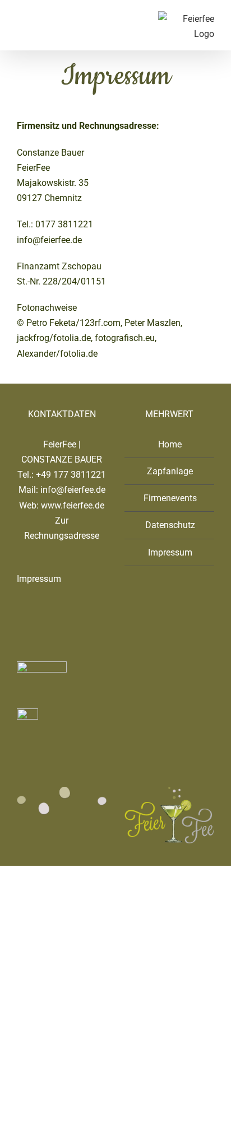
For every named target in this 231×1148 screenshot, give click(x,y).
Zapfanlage (170, 471)
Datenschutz (170, 525)
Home (170, 444)
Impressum (39, 578)
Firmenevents (170, 498)
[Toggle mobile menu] (21, 17)
